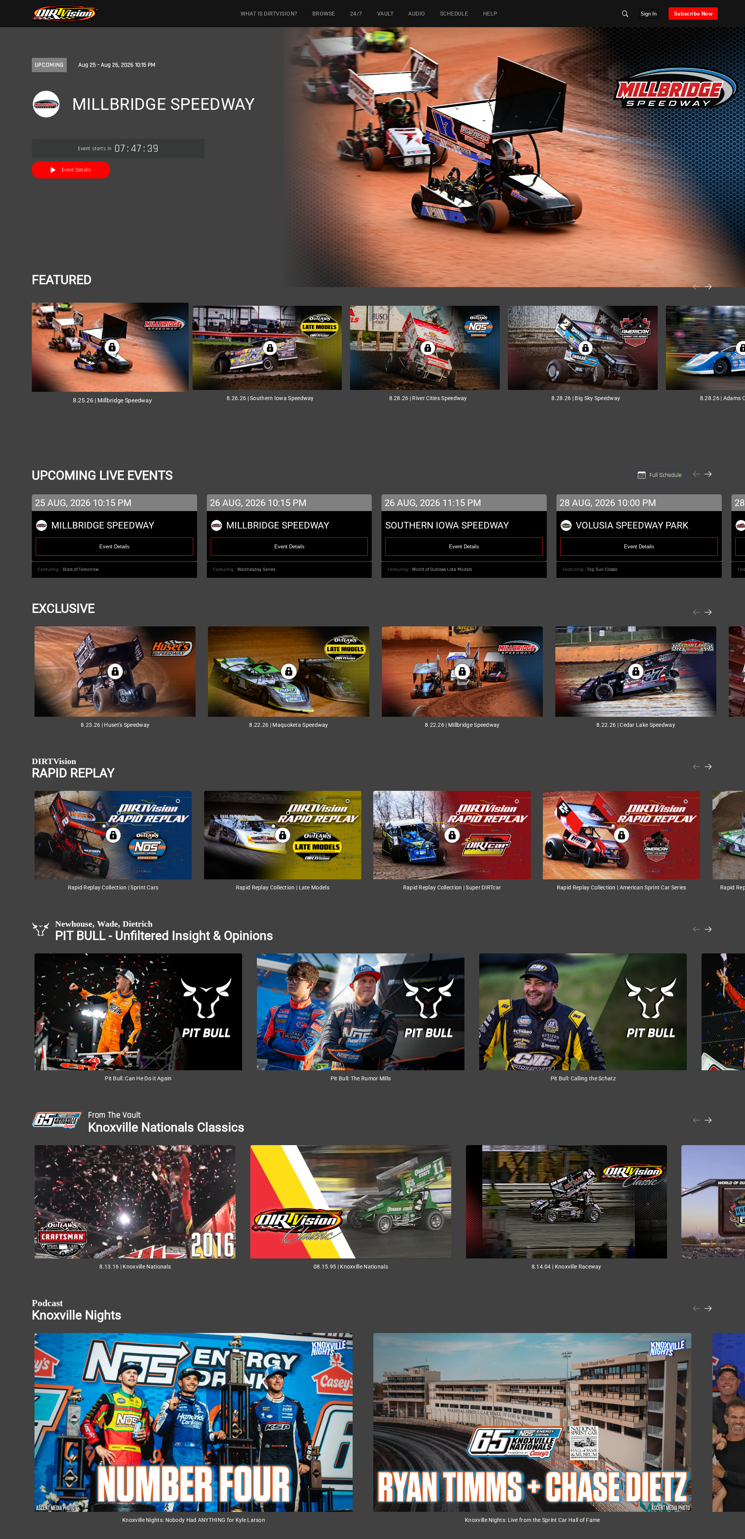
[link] (65, 13)
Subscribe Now (693, 14)
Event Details (76, 169)
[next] (708, 286)
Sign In (649, 14)
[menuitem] (322, 13)
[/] (65, 21)
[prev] (696, 286)
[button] (625, 13)
